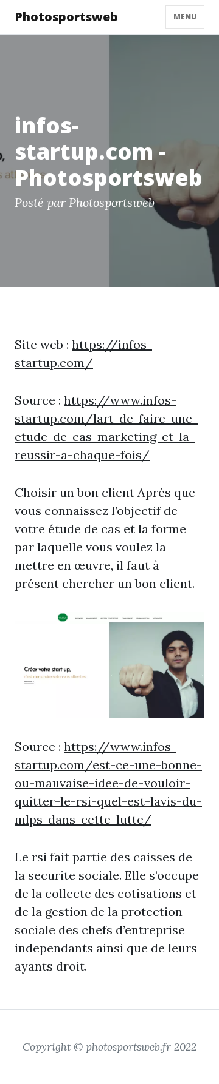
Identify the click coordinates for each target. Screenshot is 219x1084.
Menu (184, 17)
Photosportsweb (66, 16)
